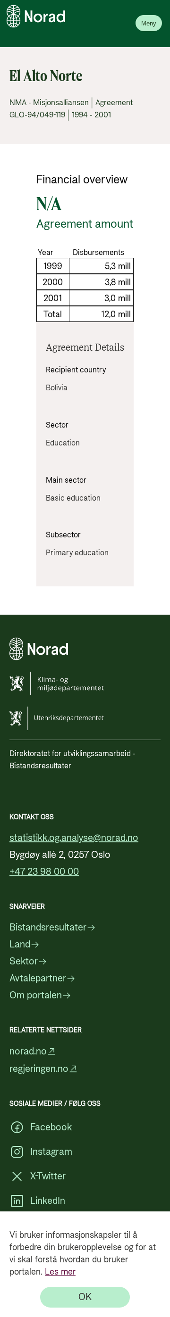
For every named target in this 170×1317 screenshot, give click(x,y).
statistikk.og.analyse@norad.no (73, 838)
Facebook (51, 1127)
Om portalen (35, 995)
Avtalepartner (37, 978)
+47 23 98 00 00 (44, 872)
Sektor (23, 961)
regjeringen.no (38, 1069)
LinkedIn (47, 1201)
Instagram (51, 1152)
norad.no (28, 1051)
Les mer (60, 1272)
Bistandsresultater (47, 927)
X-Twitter (48, 1176)
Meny (148, 23)
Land (19, 944)
